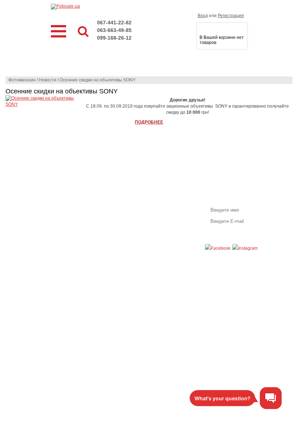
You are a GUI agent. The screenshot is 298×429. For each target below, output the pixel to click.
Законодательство (100, 218)
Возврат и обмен (98, 211)
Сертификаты (162, 211)
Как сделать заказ (33, 205)
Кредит (22, 225)
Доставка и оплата (34, 211)
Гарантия (91, 205)
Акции (21, 218)
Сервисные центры (101, 225)
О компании (160, 205)
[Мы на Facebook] (217, 248)
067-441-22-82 (114, 22)
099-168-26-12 (114, 38)
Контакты (158, 218)
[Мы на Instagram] (245, 248)
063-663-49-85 (114, 30)
